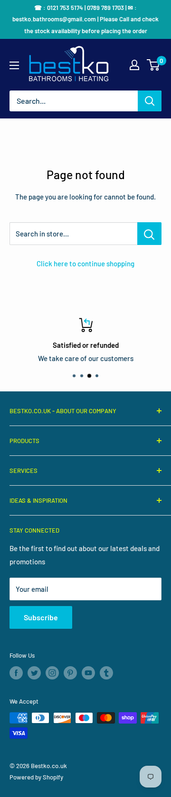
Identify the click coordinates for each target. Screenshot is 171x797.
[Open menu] (14, 65)
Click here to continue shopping (85, 263)
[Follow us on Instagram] (52, 672)
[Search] (150, 101)
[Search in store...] (149, 233)
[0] (154, 65)
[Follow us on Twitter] (34, 672)
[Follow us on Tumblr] (106, 672)
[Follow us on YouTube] (88, 672)
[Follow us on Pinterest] (70, 672)
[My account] (134, 65)
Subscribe (41, 617)
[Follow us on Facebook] (16, 672)
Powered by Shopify (36, 777)
